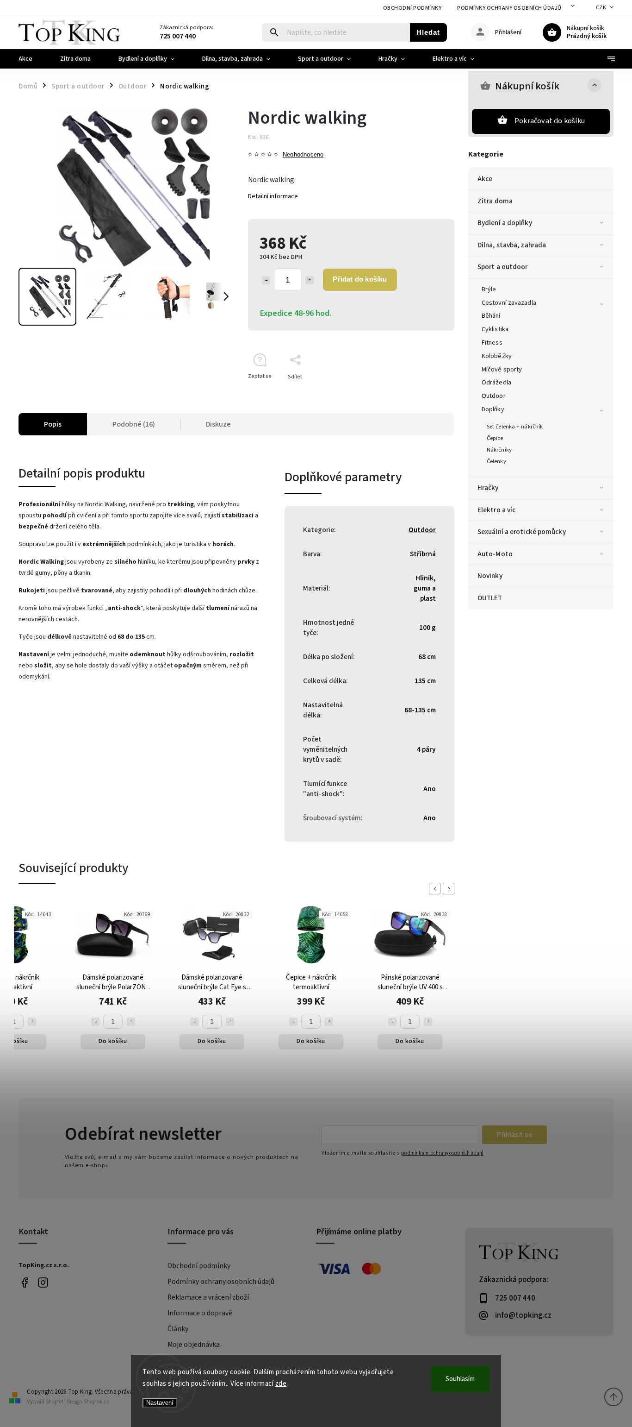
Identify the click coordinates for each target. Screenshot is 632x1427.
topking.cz (43, 1282)
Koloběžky (497, 356)
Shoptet (54, 1402)
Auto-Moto (495, 554)
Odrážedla (496, 382)
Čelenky (496, 461)
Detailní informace (273, 196)
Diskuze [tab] (218, 424)
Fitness (492, 342)
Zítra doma (495, 201)
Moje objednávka (193, 1344)
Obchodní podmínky (412, 8)
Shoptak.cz (96, 1402)
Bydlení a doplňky (504, 223)
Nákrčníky (499, 450)
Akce (484, 179)
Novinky (489, 576)
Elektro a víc (496, 510)
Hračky (488, 488)
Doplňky (493, 409)
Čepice (495, 438)
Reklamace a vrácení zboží (208, 1297)
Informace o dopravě (199, 1313)
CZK (601, 8)
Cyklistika (495, 329)
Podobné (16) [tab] (133, 424)
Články (177, 1329)
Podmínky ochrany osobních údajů (509, 8)
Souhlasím (460, 1379)
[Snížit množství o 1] (266, 280)
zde (281, 1384)
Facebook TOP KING (24, 1282)
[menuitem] (32, 59)
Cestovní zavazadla (509, 303)
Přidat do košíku (360, 279)
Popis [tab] (53, 424)
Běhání (491, 316)
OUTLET (489, 598)
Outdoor (494, 396)
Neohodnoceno (303, 155)
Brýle (489, 289)
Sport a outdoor (502, 267)
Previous (436, 888)
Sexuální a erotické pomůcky (521, 532)
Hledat (428, 32)
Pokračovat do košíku (549, 121)
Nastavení (159, 1402)
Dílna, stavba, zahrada (511, 245)
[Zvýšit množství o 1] (309, 280)
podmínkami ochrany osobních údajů (442, 1153)
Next (450, 888)
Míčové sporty (502, 369)
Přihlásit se (514, 1134)
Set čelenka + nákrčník (515, 426)
